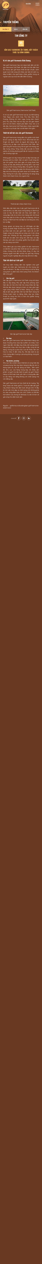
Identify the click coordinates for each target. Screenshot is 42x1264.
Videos (16, 29)
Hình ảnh (25, 29)
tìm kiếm (28, 3)
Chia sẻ (13, 418)
